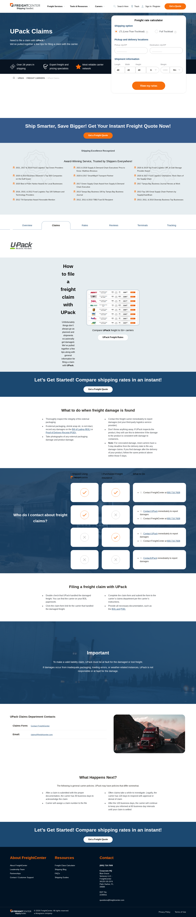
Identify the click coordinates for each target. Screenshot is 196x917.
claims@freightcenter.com (42, 734)
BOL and (116, 609)
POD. (123, 609)
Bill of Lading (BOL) (81, 429)
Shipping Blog (60, 869)
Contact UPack (150, 511)
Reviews (113, 225)
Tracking (171, 225)
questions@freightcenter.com (112, 900)
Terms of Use (180, 912)
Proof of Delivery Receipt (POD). (61, 432)
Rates (85, 225)
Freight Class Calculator (65, 865)
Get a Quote (175, 6)
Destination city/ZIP (158, 45)
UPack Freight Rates (113, 337)
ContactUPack (150, 558)
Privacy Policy (164, 912)
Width (127, 64)
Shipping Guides (62, 877)
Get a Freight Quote (98, 135)
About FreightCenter (18, 865)
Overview (27, 225)
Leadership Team (17, 869)
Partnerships (15, 873)
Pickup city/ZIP (121, 45)
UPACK (21, 78)
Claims (56, 225)
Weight (163, 64)
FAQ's (57, 873)
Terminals (142, 225)
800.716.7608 (173, 492)
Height (138, 64)
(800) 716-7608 (106, 865)
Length (117, 64)
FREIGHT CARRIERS (36, 78)
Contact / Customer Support (22, 877)
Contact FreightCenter (40, 726)
